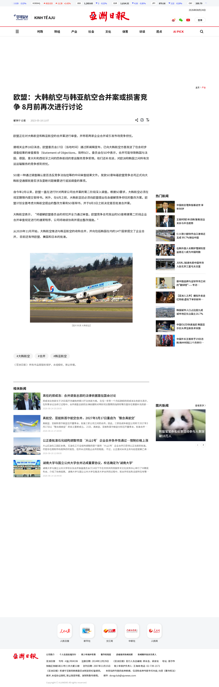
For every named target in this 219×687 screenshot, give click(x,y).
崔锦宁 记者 (19, 120)
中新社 (132, 640)
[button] (197, 445)
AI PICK (178, 31)
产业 (74, 31)
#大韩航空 (23, 356)
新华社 (87, 640)
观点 (159, 31)
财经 (57, 31)
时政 (40, 31)
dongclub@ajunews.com (123, 675)
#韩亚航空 (60, 356)
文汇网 (109, 640)
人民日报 (64, 640)
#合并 (41, 356)
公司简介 (50, 654)
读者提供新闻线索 (124, 654)
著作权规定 (106, 654)
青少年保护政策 (88, 654)
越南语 (46, 17)
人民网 (154, 640)
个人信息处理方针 (67, 654)
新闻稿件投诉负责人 (147, 654)
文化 (108, 31)
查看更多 (199, 405)
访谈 (142, 31)
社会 (91, 31)
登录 (200, 20)
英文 (22, 17)
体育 (125, 31)
